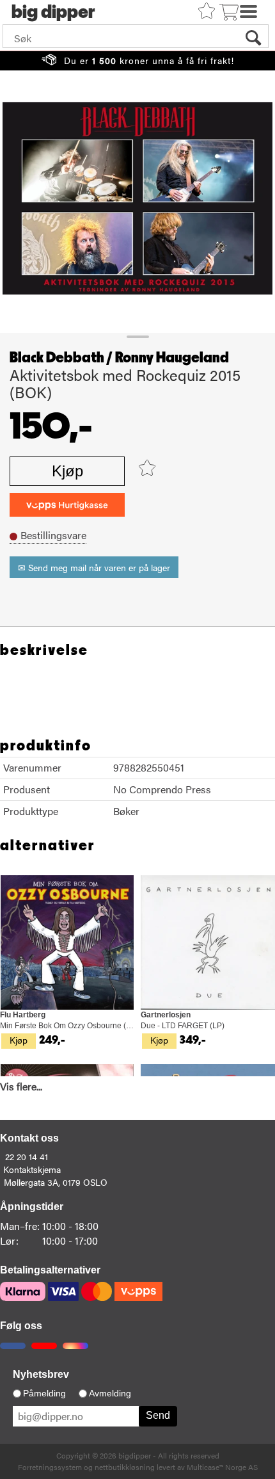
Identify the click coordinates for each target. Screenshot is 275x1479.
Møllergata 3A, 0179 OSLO (55, 1182)
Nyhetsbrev (41, 1374)
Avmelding (110, 1393)
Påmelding (44, 1393)
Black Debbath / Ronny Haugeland (119, 358)
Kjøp (67, 471)
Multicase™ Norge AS (222, 1467)
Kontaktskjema (32, 1169)
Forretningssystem (50, 1467)
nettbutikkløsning (125, 1467)
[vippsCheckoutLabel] (67, 505)
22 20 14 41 (26, 1156)
